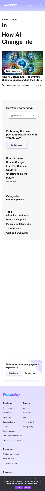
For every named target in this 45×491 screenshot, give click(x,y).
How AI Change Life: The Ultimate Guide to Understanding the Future (22, 78)
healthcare (23, 215)
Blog (14, 19)
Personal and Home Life (18, 223)
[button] (14, 373)
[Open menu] (40, 5)
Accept (19, 487)
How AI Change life (16, 219)
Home (5, 19)
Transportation (13, 228)
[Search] (35, 115)
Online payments (13, 71)
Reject (27, 487)
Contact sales (16, 145)
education (11, 215)
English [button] (28, 5)
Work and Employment (17, 232)
